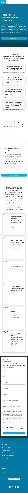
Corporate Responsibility (8, 453)
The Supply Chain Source (8, 455)
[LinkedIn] (18, 487)
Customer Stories (14, 175)
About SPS (4, 444)
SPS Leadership (6, 447)
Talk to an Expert (14, 38)
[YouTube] (15, 487)
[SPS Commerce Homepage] (3, 2)
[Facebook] (12, 487)
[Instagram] (10, 487)
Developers (5, 458)
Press (3, 461)
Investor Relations (6, 450)
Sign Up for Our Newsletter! (14, 478)
